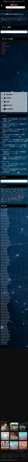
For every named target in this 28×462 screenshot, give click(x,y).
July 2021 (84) (4, 304)
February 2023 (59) (5, 275)
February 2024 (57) (5, 256)
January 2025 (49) (5, 239)
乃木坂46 (22, 196)
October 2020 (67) (5, 318)
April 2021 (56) (4, 309)
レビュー (15, 196)
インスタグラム (11, 192)
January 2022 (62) (5, 295)
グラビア (7, 194)
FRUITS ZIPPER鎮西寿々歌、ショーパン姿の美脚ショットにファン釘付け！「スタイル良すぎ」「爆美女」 (15, 146)
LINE (7, 102)
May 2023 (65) (4, 270)
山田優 (9, 198)
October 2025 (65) (5, 224)
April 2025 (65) (4, 234)
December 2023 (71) (5, 259)
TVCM (25, 189)
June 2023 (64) (4, 268)
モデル (11, 196)
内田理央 (2, 198)
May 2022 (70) (4, 289)
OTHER (3, 53)
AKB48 (2, 189)
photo (18, 189)
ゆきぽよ (14, 191)
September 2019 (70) (5, 339)
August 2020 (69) (4, 322)
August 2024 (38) (4, 246)
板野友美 (2, 199)
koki (12, 189)
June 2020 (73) (4, 325)
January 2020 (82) (5, 333)
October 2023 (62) (5, 262)
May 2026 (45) (4, 213)
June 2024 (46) (4, 250)
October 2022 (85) (5, 281)
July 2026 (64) (4, 210)
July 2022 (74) (4, 286)
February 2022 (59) (5, 293)
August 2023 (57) (4, 265)
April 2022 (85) (4, 290)
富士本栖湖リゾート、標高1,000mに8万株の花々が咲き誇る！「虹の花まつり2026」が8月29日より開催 (15, 140)
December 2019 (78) (5, 334)
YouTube (9, 105)
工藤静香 (12, 198)
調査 (19, 199)
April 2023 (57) (4, 271)
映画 (19, 198)
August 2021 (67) (4, 303)
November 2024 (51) (5, 242)
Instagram (9, 109)
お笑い (10, 191)
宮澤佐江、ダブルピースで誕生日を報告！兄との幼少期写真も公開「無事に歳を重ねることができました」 (15, 159)
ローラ (19, 196)
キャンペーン (23, 192)
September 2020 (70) (5, 320)
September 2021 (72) (5, 301)
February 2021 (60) (5, 312)
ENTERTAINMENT (6, 46)
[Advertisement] (14, 75)
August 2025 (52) (4, 228)
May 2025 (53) (4, 232)
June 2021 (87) (4, 306)
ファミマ (15, 194)
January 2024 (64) (5, 257)
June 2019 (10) (4, 344)
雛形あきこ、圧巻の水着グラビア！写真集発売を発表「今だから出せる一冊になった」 (15, 124)
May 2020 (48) (4, 326)
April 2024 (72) (4, 253)
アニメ (18, 191)
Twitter (8, 98)
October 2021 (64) (5, 300)
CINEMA (3, 44)
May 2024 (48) (4, 251)
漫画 (6, 199)
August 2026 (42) (4, 209)
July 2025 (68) (4, 229)
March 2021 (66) (4, 311)
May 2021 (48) (4, 308)
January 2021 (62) (5, 314)
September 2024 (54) (5, 245)
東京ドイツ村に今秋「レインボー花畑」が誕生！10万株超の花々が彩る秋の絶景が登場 (15, 130)
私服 (8, 199)
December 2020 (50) (5, 315)
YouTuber (6, 191)
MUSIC (3, 51)
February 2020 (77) (5, 331)
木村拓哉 (22, 198)
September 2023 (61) (5, 264)
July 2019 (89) (4, 342)
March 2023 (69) (4, 273)
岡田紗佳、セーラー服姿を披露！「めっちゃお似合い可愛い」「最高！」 (15, 119)
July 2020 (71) (4, 323)
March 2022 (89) (4, 292)
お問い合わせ (10, 457)
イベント (22, 191)
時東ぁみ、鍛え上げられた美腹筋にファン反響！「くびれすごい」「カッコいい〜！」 (14, 135)
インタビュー (17, 192)
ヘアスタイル (3, 196)
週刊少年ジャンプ (4, 201)
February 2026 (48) (5, 218)
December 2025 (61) (5, 221)
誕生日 (16, 199)
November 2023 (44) (5, 260)
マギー (8, 196)
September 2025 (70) (5, 226)
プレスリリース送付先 (4, 457)
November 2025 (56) (5, 223)
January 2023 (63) (5, 276)
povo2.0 (21, 189)
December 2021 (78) (5, 297)
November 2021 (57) (5, 298)
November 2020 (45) (5, 317)
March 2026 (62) (4, 217)
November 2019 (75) (5, 336)
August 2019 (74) (4, 340)
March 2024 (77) (4, 254)
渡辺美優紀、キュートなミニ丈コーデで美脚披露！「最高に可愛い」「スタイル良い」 (15, 152)
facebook (9, 94)
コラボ (11, 194)
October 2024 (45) (5, 243)
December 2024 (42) (5, 240)
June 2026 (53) (4, 212)
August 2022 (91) (4, 284)
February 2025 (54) (5, 237)
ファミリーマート (21, 194)
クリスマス (3, 194)
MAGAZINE (4, 49)
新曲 (16, 198)
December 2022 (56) (5, 278)
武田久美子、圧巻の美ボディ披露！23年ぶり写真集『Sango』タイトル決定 (15, 170)
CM (5, 189)
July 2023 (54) (4, 267)
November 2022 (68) (5, 279)
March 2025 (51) (4, 235)
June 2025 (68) (4, 231)
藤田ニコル (12, 199)
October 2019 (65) (5, 337)
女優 (6, 198)
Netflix (15, 189)
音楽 (9, 201)
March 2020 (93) (4, 329)
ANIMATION (4, 43)
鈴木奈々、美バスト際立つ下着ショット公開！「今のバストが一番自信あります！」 (15, 164)
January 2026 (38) (5, 220)
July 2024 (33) (4, 248)
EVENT (3, 48)
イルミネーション (4, 192)
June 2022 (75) (4, 287)
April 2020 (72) (4, 328)
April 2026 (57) (4, 215)
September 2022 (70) (5, 282)
